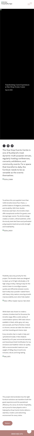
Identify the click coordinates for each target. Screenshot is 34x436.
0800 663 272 (17, 434)
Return (7, 423)
